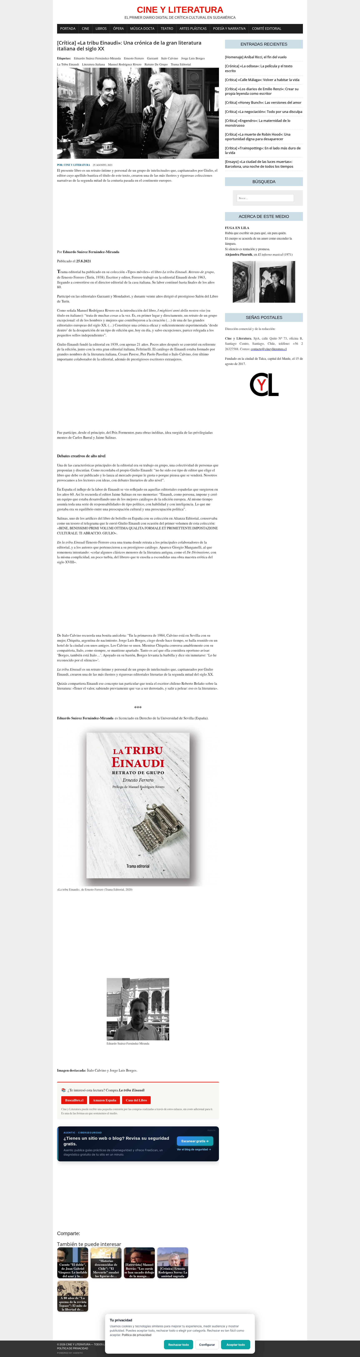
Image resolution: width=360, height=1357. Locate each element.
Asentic (78, 1353)
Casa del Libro (136, 1100)
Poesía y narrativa (229, 28)
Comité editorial (266, 28)
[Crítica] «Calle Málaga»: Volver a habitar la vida (262, 79)
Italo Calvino (169, 58)
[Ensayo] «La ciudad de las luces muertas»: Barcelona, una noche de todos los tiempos (259, 164)
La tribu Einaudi (68, 64)
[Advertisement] (138, 216)
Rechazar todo (178, 1344)
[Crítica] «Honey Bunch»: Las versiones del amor (263, 102)
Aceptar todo (235, 1344)
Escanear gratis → (195, 1141)
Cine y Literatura (77, 165)
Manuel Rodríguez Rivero (124, 64)
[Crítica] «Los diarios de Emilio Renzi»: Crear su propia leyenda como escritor (262, 91)
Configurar (207, 1344)
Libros (101, 28)
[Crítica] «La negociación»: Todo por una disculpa (263, 111)
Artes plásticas (193, 28)
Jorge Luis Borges (193, 58)
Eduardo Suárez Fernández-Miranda (97, 58)
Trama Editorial (181, 64)
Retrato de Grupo (156, 64)
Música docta (142, 28)
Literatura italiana (93, 64)
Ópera (118, 28)
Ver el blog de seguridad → (194, 1149)
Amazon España (104, 1100)
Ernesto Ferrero (134, 58)
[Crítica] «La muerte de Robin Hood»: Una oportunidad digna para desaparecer (257, 136)
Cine (85, 28)
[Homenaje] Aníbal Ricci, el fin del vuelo (256, 57)
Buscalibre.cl (74, 1100)
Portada (67, 28)
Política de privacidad (72, 1348)
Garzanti (152, 58)
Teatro (167, 28)
